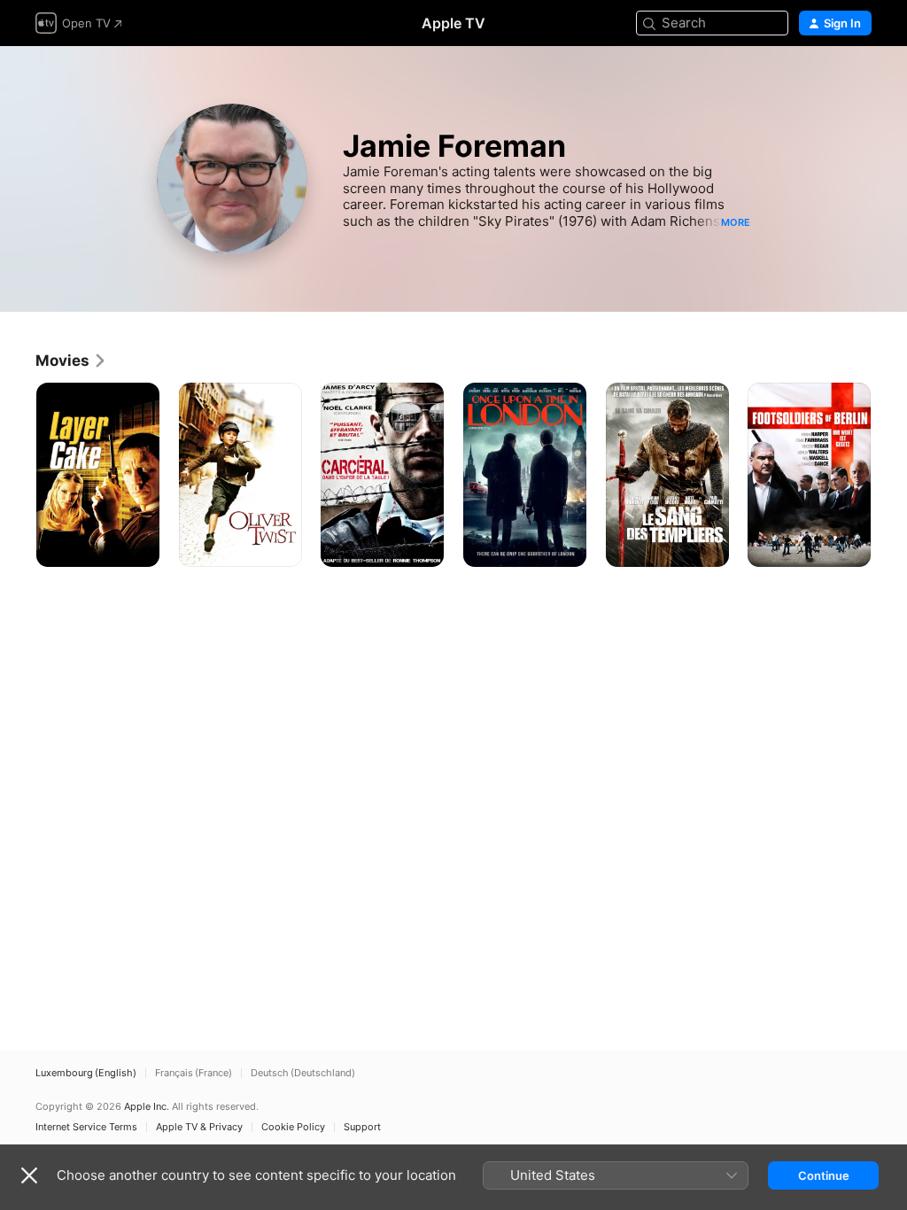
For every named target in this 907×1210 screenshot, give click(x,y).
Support (362, 1127)
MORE (735, 222)
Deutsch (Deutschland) (303, 1073)
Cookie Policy (293, 1127)
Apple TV (453, 23)
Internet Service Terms (86, 1127)
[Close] (29, 1175)
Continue (823, 1175)
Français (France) (193, 1073)
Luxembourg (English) (85, 1073)
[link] (71, 360)
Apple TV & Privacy (199, 1127)
